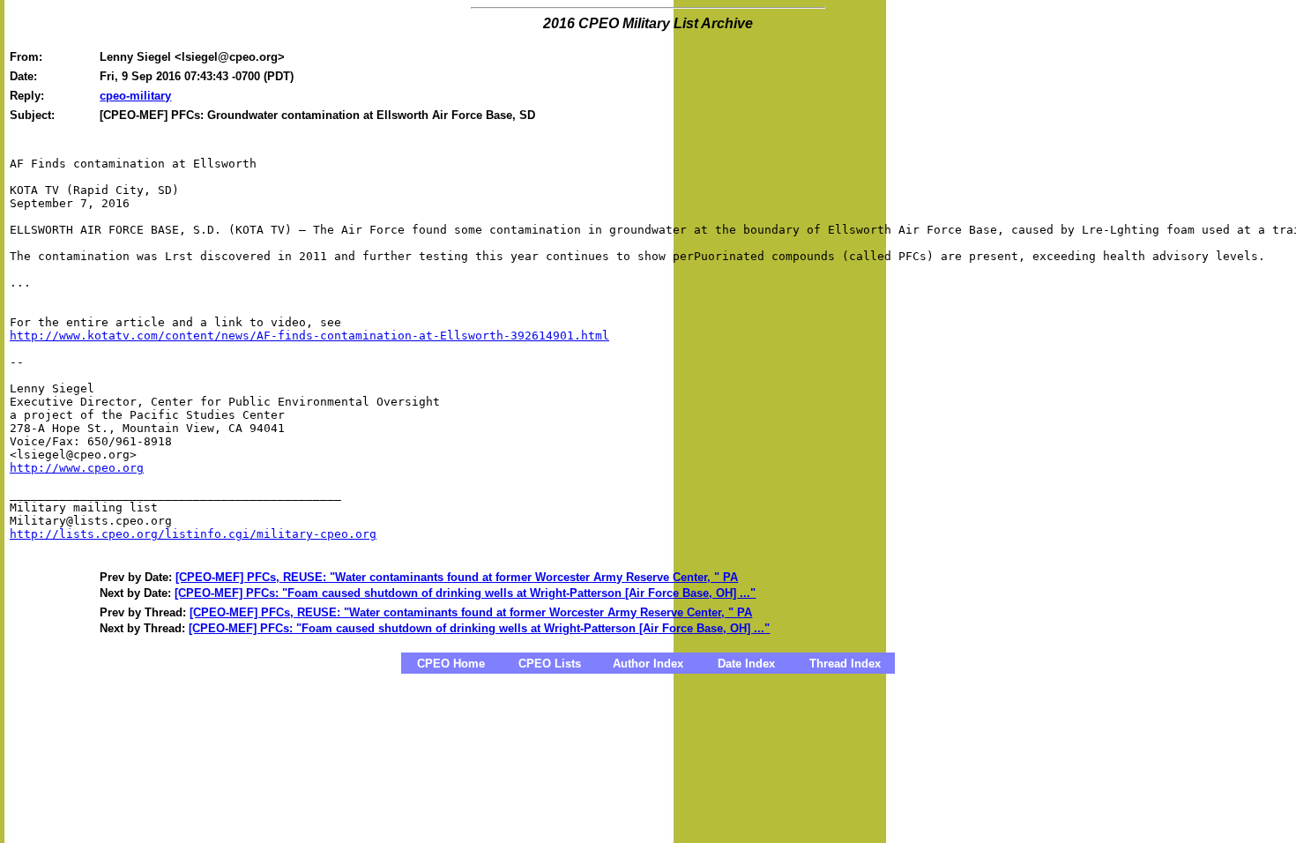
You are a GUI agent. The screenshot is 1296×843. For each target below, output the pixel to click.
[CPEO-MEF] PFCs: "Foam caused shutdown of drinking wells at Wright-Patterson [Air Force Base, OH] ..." (465, 593)
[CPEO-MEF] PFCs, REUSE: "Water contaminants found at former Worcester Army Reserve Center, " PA (456, 577)
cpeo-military (135, 95)
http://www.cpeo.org (77, 467)
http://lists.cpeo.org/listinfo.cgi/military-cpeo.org (193, 534)
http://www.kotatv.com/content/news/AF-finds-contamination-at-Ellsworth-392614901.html (309, 335)
